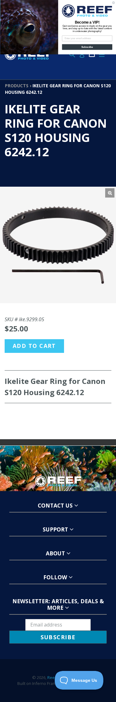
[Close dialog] (113, 2)
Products (16, 86)
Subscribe (87, 47)
